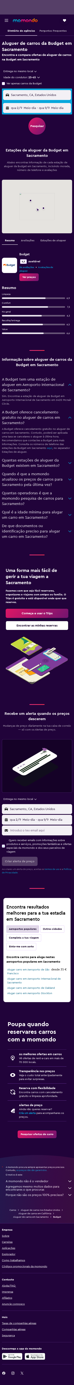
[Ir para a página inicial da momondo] (25, 20)
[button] (6, 20)
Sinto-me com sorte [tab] (21, 946)
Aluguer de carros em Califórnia (34, 1213)
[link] (29, 277)
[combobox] (20, 71)
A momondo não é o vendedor (27, 1181)
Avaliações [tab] (27, 240)
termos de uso (52, 869)
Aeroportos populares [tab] (22, 929)
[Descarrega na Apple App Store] (35, 1356)
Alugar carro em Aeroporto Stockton (29, 993)
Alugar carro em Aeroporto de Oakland (31, 988)
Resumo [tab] (10, 240)
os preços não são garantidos (31, 1170)
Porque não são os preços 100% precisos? (35, 1195)
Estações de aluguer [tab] (53, 240)
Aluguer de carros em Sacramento (31, 1217)
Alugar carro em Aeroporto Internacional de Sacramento (34, 981)
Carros (12, 1210)
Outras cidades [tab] (52, 929)
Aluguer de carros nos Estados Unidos (40, 1210)
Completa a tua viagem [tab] (24, 937)
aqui (49, 448)
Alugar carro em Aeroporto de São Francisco (28, 971)
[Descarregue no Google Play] (12, 1356)
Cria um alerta (27, 1113)
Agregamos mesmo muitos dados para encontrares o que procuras (32, 1188)
